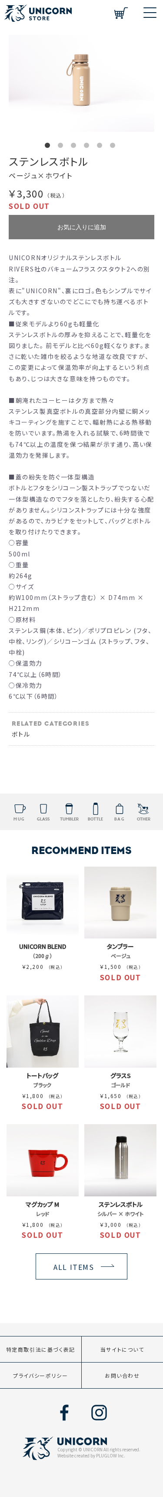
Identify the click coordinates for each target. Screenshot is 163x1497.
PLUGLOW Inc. (110, 1455)
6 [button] (114, 147)
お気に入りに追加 (81, 227)
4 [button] (88, 147)
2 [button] (62, 147)
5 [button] (101, 147)
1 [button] (49, 147)
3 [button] (75, 147)
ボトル (21, 734)
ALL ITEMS (73, 1267)
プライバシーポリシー (40, 1375)
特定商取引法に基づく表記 (40, 1349)
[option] (81, 83)
